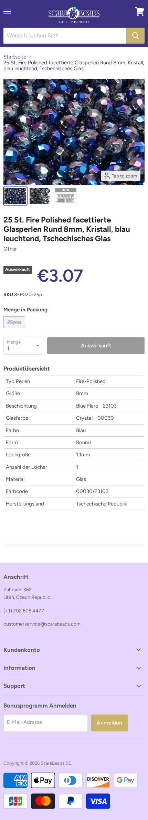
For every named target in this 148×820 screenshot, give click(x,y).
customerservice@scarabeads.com (42, 624)
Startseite (14, 57)
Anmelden (109, 722)
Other (10, 249)
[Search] (135, 36)
